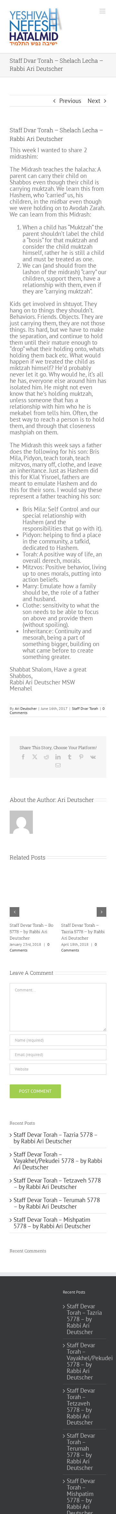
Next (94, 101)
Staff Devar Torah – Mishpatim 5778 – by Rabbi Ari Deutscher (52, 1223)
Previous (70, 101)
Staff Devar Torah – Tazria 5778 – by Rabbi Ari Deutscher (55, 1138)
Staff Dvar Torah (85, 708)
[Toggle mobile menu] (103, 11)
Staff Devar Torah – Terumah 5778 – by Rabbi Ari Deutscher (57, 1203)
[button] (14, 912)
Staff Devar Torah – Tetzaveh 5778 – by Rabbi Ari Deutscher (53, 931)
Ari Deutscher (26, 708)
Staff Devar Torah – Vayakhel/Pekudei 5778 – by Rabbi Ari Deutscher (58, 1160)
